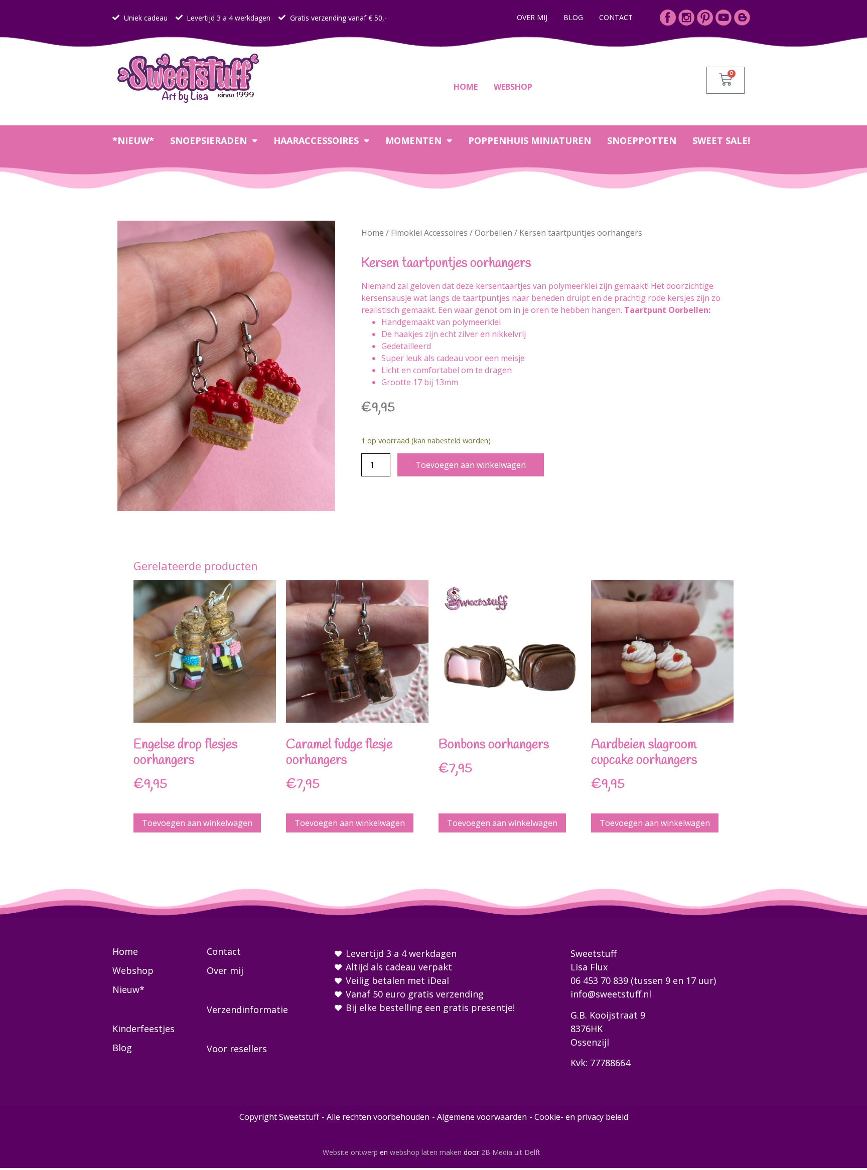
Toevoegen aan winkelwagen (470, 464)
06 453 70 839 (599, 980)
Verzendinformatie (247, 1010)
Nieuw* (128, 989)
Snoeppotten (641, 140)
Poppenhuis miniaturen (529, 140)
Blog (573, 17)
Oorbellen (493, 232)
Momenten (413, 140)
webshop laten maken (426, 1152)
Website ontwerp (350, 1152)
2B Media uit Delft (510, 1152)
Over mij (532, 17)
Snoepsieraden (208, 140)
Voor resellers (237, 1049)
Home (466, 86)
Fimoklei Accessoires (429, 232)
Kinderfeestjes (143, 1029)
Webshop (513, 86)
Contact (616, 17)
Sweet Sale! (721, 140)
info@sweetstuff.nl (610, 994)
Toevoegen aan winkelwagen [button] (197, 822)
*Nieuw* (133, 140)
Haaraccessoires (316, 140)
